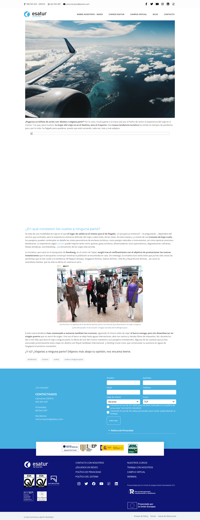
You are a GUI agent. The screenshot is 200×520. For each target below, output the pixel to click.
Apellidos (147, 378)
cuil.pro (60, 243)
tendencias (32, 359)
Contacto (169, 14)
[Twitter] (151, 4)
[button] (141, 430)
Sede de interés (114, 397)
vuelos (56, 359)
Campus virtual (138, 14)
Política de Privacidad (122, 430)
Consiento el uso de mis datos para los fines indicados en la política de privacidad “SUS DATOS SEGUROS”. (142, 406)
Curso (145, 397)
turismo (45, 359)
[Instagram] (162, 4)
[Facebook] (93, 483)
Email (109, 387)
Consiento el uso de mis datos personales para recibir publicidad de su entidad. (143, 412)
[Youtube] (157, 4)
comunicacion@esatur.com (49, 419)
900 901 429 (41, 402)
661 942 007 (41, 410)
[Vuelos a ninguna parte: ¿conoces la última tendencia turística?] (100, 67)
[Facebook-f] (146, 4)
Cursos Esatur (116, 14)
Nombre (110, 378)
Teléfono (147, 387)
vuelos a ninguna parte (73, 359)
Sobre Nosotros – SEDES (90, 14)
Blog (155, 14)
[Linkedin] (168, 4)
